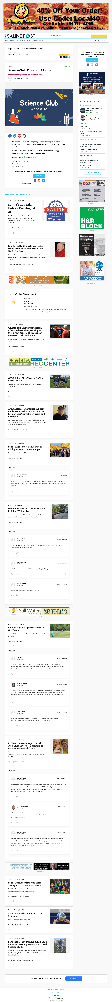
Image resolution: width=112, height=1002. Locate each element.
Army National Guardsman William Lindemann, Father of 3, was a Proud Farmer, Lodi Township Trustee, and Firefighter (26, 413)
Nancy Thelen (12, 228)
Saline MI (67, 67)
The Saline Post (28, 265)
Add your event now (92, 172)
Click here (24, 157)
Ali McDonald (21, 658)
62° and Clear (57, 36)
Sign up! (39, 176)
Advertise (35, 40)
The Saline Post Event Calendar (90, 102)
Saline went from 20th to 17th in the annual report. (23, 453)
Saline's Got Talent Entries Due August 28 (21, 208)
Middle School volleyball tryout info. (19, 920)
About (41, 40)
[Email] (24, 135)
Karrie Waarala (17, 78)
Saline (9, 200)
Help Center (60, 992)
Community (19, 40)
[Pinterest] (19, 135)
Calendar (12, 40)
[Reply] (14, 184)
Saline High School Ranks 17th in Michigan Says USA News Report (25, 448)
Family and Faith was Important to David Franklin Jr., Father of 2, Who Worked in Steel (25, 249)
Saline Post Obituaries (15, 265)
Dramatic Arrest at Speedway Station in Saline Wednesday (27, 509)
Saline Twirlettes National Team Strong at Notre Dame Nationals (24, 884)
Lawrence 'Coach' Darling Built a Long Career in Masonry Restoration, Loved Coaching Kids (27, 944)
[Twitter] (14, 135)
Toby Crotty (21, 711)
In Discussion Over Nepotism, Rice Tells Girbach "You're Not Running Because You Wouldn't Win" (25, 746)
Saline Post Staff (13, 896)
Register (96, 40)
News (6, 40)
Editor (19, 808)
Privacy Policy (60, 1000)
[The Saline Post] (19, 36)
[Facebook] (10, 135)
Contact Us (51, 992)
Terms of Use (52, 1000)
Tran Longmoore (13, 347)
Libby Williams (22, 683)
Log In (103, 40)
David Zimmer (22, 475)
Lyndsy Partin (21, 539)
